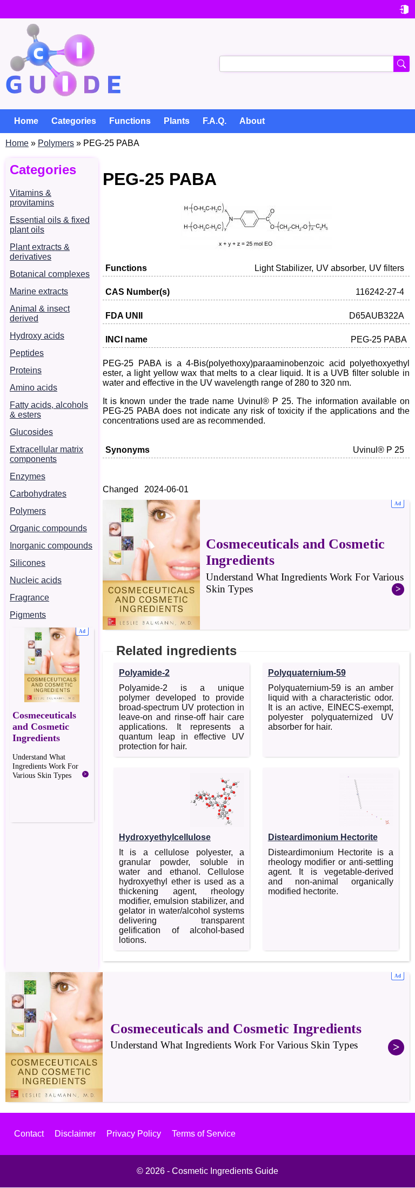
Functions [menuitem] (130, 121)
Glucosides (31, 432)
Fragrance (29, 597)
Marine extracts (39, 291)
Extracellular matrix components (46, 454)
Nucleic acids (36, 580)
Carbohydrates (38, 493)
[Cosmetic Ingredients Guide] (63, 63)
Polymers (56, 143)
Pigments (28, 614)
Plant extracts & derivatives (40, 251)
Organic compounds (48, 528)
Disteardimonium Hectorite (323, 837)
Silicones (27, 562)
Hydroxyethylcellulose (165, 837)
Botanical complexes (50, 274)
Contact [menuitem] (29, 1133)
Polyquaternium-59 (307, 672)
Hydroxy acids (37, 335)
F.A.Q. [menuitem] (214, 121)
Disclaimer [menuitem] (75, 1133)
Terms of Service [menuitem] (204, 1133)
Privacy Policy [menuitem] (133, 1133)
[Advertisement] (52, 725)
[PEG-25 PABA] (256, 247)
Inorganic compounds (51, 545)
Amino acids (33, 387)
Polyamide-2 (144, 672)
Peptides (27, 353)
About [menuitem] (252, 121)
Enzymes (27, 476)
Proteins (26, 370)
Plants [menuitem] (177, 121)
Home (17, 143)
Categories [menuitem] (73, 121)
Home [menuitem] (26, 121)
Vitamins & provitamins (32, 197)
